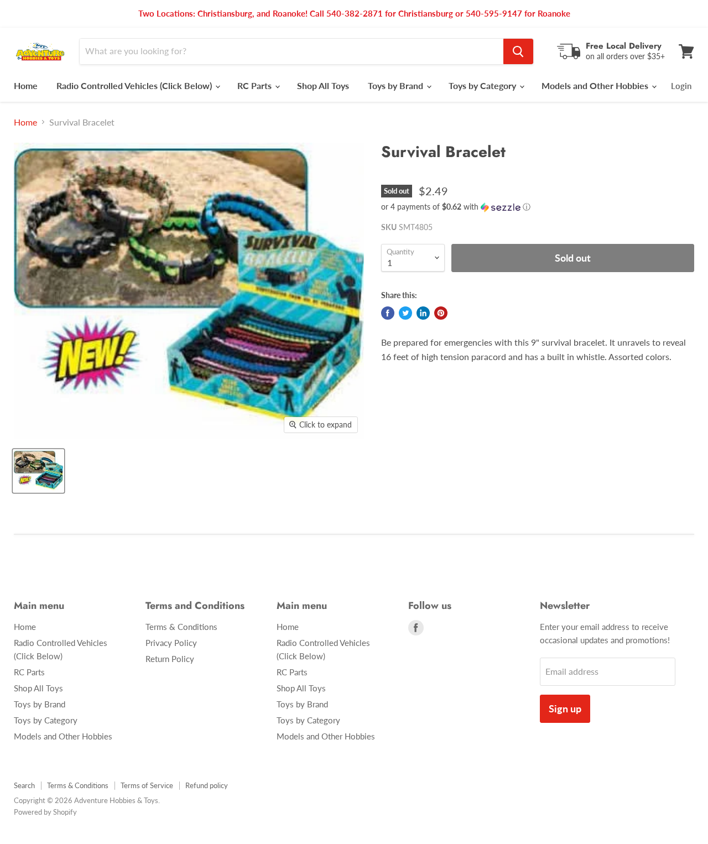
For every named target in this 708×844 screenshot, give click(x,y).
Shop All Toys (323, 85)
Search (24, 785)
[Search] (518, 51)
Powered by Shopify (45, 811)
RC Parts (255, 85)
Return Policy (169, 659)
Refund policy (206, 785)
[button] (537, 207)
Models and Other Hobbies (596, 85)
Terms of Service (147, 785)
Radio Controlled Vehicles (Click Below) (135, 85)
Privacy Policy (171, 643)
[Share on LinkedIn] (423, 313)
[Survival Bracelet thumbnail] (38, 471)
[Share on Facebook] (387, 313)
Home (26, 85)
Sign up (565, 708)
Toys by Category (483, 85)
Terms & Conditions (181, 627)
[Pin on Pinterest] (440, 313)
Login (681, 86)
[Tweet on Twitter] (405, 313)
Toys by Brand (396, 85)
